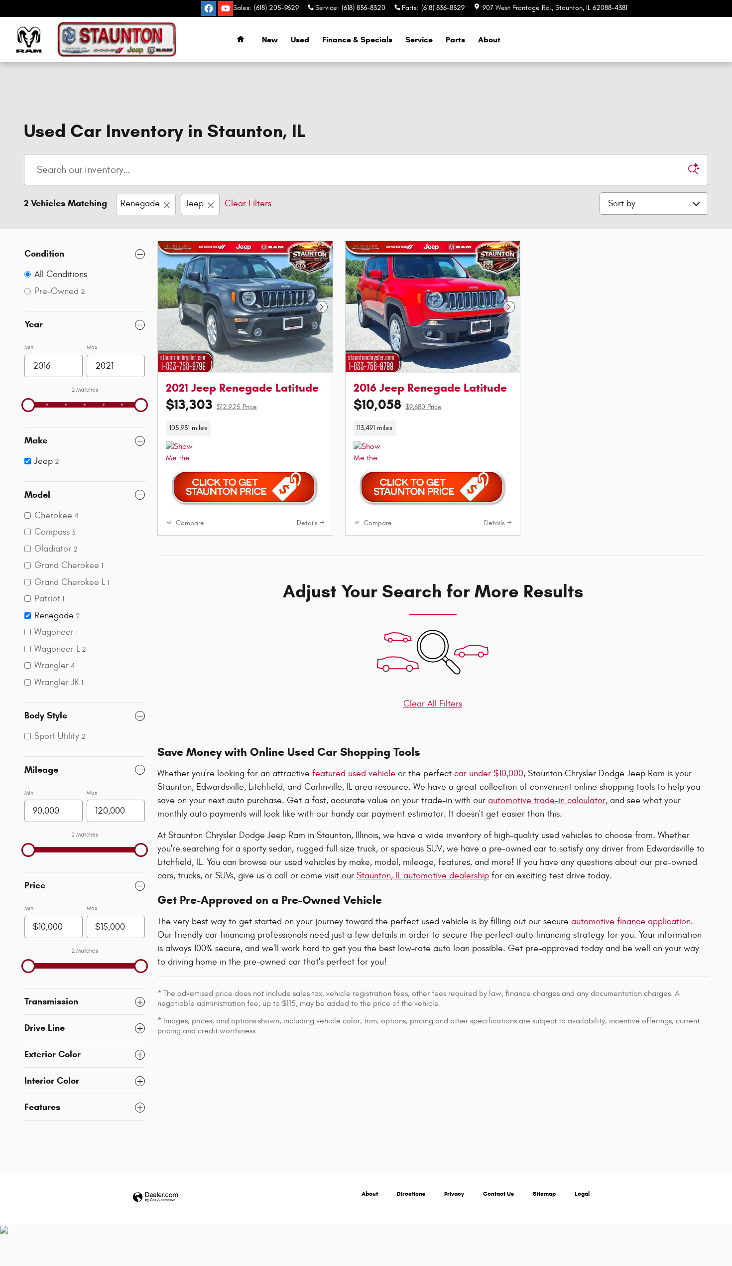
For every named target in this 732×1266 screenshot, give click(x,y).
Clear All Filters (432, 704)
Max (92, 347)
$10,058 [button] (398, 404)
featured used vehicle (353, 773)
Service (419, 39)
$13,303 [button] (211, 404)
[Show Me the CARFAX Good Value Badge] (184, 453)
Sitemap (544, 1193)
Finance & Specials (357, 39)
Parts (455, 39)
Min (28, 347)
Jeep (194, 203)
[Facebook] (208, 8)
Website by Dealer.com (155, 1197)
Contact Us (498, 1193)
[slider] (28, 405)
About (489, 39)
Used (300, 39)
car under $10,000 (488, 773)
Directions (411, 1193)
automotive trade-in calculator (547, 800)
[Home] (28, 39)
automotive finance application (631, 921)
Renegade (140, 203)
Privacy (454, 1193)
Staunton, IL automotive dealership (423, 875)
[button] (245, 428)
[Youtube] (225, 8)
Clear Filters (248, 203)
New (270, 39)
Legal (582, 1193)
